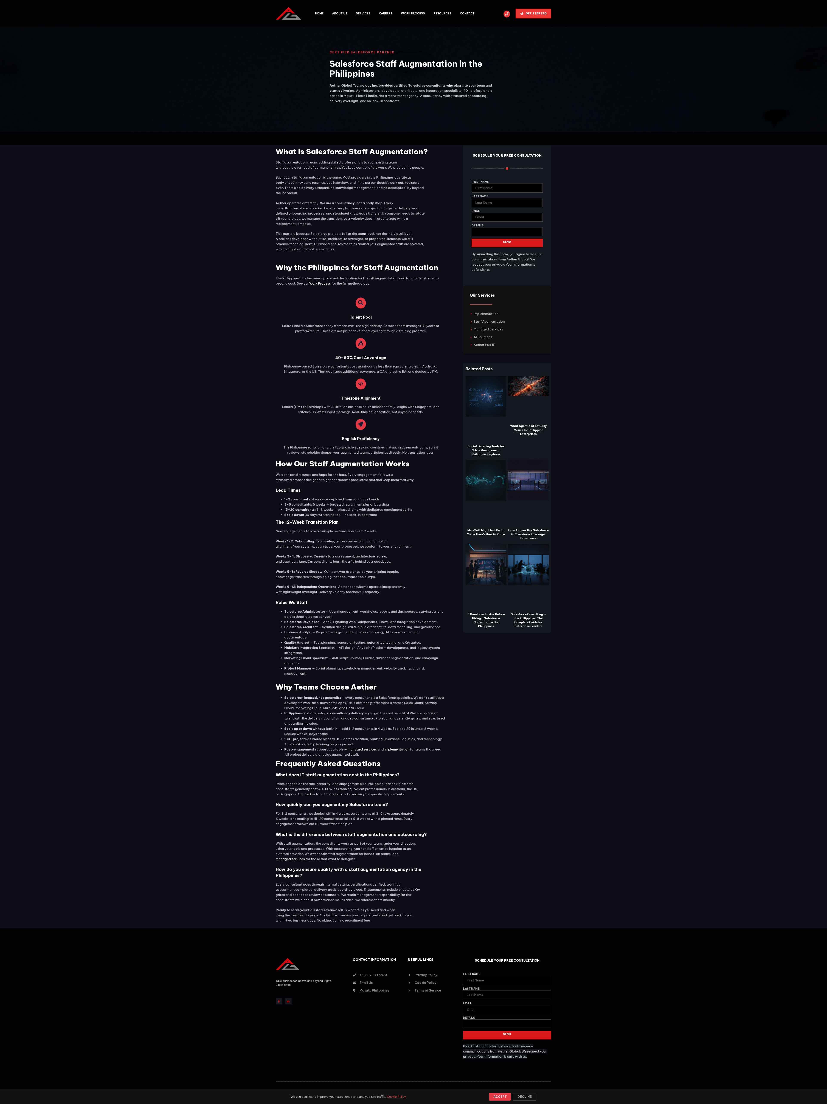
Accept (500, 1097)
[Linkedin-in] (288, 1001)
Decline (525, 1097)
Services (363, 13)
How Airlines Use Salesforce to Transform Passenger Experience (528, 534)
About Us (339, 13)
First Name (480, 182)
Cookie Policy (396, 1096)
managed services (362, 749)
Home (319, 13)
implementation (396, 749)
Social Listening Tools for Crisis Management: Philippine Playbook (486, 450)
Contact (467, 13)
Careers (385, 13)
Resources (442, 13)
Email (476, 211)
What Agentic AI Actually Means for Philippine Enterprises (528, 429)
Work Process (413, 13)
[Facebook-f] (279, 1001)
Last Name (480, 196)
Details (477, 225)
